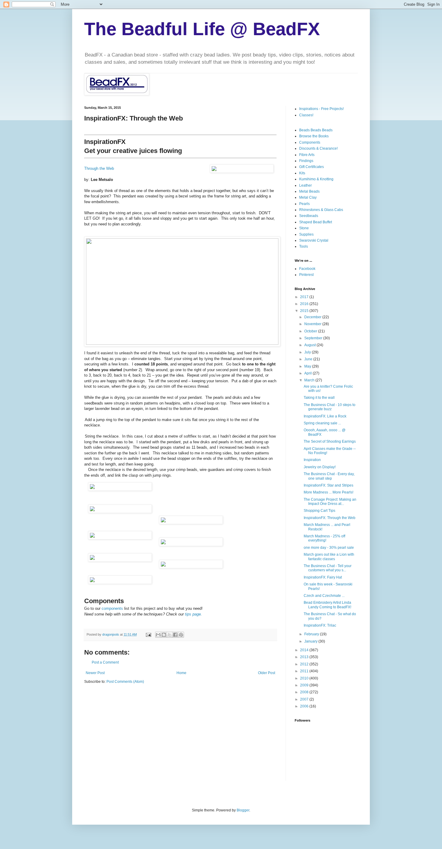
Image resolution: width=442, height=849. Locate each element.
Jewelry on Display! (320, 467)
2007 (304, 699)
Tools (303, 246)
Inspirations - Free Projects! (321, 109)
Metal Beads (309, 191)
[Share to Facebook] (175, 635)
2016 (304, 304)
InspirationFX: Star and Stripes (328, 485)
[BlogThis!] (164, 635)
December (313, 317)
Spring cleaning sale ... (322, 423)
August (310, 345)
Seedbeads (308, 216)
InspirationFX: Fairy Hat (323, 577)
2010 (304, 678)
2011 (304, 671)
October (311, 331)
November (313, 324)
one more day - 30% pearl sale (329, 547)
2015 (304, 311)
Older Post (266, 673)
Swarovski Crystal (313, 240)
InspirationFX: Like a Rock (325, 416)
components (113, 608)
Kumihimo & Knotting (316, 179)
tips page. (193, 614)
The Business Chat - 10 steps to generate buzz (329, 407)
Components (309, 142)
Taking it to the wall (319, 397)
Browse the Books (314, 136)
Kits (302, 173)
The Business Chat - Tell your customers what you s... (327, 568)
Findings (306, 161)
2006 (304, 706)
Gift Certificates (311, 167)
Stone (304, 228)
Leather (305, 185)
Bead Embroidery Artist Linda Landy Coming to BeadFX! (327, 604)
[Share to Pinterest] (181, 635)
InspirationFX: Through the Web (329, 518)
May (308, 366)
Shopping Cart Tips (319, 510)
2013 (304, 657)
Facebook (307, 269)
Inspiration (312, 460)
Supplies (306, 234)
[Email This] (158, 635)
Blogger (243, 810)
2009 (304, 685)
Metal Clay (308, 197)
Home (181, 673)
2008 (304, 692)
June (308, 359)
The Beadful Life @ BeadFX (202, 29)
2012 (304, 664)
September (313, 338)
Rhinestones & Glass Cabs (321, 210)
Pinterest (306, 275)
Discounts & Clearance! (318, 148)
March (309, 380)
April (308, 373)
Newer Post (95, 673)
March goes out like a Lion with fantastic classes (329, 556)
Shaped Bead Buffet (315, 222)
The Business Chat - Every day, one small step (329, 476)
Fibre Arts (307, 155)
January (311, 641)
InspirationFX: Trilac (320, 625)
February (312, 634)
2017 (304, 297)
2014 (304, 650)
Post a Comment (105, 662)
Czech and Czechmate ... (324, 596)
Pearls (304, 204)
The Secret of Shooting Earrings (330, 441)
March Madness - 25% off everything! (324, 538)
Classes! (306, 115)
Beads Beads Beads (316, 130)
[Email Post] (148, 634)
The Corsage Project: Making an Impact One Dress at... (330, 501)
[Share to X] (170, 635)
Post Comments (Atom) (125, 682)
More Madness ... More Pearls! (328, 492)
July (308, 352)
